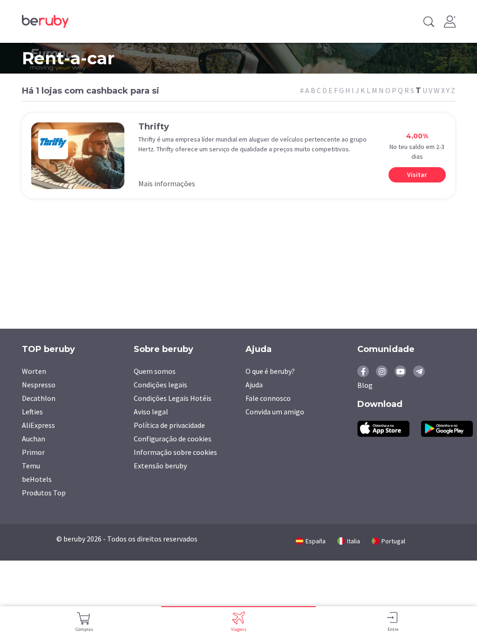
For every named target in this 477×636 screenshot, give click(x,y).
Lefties (32, 411)
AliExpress (38, 425)
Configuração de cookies (172, 438)
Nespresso (38, 384)
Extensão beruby (160, 465)
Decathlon (38, 398)
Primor (33, 452)
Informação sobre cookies (175, 452)
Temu (31, 465)
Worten (34, 371)
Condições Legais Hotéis (172, 398)
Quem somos (155, 371)
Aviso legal (151, 411)
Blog (365, 385)
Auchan (33, 438)
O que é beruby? (270, 371)
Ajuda (254, 384)
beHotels (37, 479)
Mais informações (166, 183)
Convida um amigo (274, 411)
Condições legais (160, 384)
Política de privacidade (169, 425)
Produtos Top (44, 492)
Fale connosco (268, 398)
